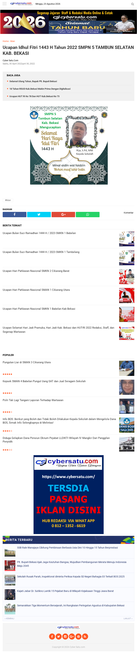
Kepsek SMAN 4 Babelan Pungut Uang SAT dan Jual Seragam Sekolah (44, 381)
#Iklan (8, 200)
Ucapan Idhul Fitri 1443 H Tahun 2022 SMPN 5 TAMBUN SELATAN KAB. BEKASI (68, 50)
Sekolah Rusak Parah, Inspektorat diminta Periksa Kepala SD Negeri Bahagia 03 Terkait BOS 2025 (71, 576)
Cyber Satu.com (77, 647)
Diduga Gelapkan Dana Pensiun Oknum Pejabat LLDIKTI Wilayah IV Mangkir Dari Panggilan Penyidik (56, 439)
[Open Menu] (4, 4)
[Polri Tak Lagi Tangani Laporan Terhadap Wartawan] (126, 406)
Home (6, 41)
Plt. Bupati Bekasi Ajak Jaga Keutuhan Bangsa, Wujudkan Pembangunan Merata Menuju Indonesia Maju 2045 (71, 564)
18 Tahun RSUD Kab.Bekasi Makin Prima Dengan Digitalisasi (39, 88)
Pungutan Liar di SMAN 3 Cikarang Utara (27, 362)
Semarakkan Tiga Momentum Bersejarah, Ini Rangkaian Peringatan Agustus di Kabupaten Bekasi (70, 605)
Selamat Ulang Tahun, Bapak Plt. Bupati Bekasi (33, 81)
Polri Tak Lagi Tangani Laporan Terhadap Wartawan (33, 400)
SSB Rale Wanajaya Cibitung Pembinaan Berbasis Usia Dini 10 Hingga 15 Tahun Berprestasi (67, 547)
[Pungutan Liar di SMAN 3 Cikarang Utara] (126, 369)
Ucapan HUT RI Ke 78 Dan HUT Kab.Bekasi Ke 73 (34, 96)
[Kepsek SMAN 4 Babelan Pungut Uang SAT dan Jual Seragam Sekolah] (126, 388)
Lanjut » (128, 618)
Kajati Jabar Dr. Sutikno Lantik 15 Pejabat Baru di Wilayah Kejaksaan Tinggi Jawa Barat (65, 591)
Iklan (12, 41)
